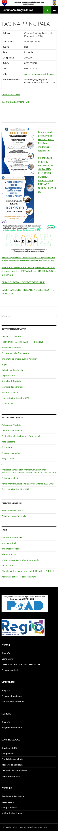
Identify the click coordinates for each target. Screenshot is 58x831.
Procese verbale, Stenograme (15, 353)
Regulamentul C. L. (10, 748)
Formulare (7, 447)
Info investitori (9, 543)
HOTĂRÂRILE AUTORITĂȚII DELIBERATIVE (22, 342)
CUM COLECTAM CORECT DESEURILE (23, 282)
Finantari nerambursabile (14, 516)
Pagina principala (8, 827)
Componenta (8, 753)
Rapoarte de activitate (12, 764)
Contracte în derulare (12, 537)
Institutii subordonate (12, 813)
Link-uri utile (8, 565)
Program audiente (10, 670)
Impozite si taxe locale (12, 510)
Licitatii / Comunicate (12, 430)
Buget (4, 364)
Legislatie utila (8, 375)
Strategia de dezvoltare (12, 386)
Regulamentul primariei (13, 796)
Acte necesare (8, 441)
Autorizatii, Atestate (11, 381)
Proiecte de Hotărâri (11, 347)
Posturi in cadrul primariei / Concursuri (21, 436)
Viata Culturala (9, 554)
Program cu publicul (11, 453)
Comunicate (7, 658)
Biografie (6, 653)
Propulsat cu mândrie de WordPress (32, 827)
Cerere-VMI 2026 (11, 94)
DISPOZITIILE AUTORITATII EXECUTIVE (21, 664)
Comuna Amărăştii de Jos (17, 10)
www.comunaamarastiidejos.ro (39, 74)
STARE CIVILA (8, 403)
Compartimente (9, 807)
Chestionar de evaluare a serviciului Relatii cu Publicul (28, 571)
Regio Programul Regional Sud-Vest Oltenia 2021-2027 (28, 483)
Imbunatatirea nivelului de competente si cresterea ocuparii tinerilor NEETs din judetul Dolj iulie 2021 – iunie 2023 (29, 271)
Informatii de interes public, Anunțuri (19, 358)
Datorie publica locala (12, 370)
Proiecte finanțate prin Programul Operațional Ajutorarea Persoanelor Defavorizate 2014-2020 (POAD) (29, 471)
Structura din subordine (13, 701)
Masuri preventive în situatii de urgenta (20, 560)
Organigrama (8, 802)
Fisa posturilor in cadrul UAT (15, 398)
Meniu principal (54, 10)
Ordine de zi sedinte (11, 336)
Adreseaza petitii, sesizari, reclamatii (19, 576)
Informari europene (11, 548)
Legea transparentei (11, 776)
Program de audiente (12, 696)
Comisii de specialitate (12, 759)
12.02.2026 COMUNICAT (15, 101)
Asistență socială (10, 392)
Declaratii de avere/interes (14, 770)
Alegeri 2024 (8, 458)
